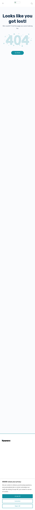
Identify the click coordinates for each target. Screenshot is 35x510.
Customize (17, 501)
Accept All (17, 496)
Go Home (17, 53)
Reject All (17, 506)
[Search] (32, 3)
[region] (17, 494)
